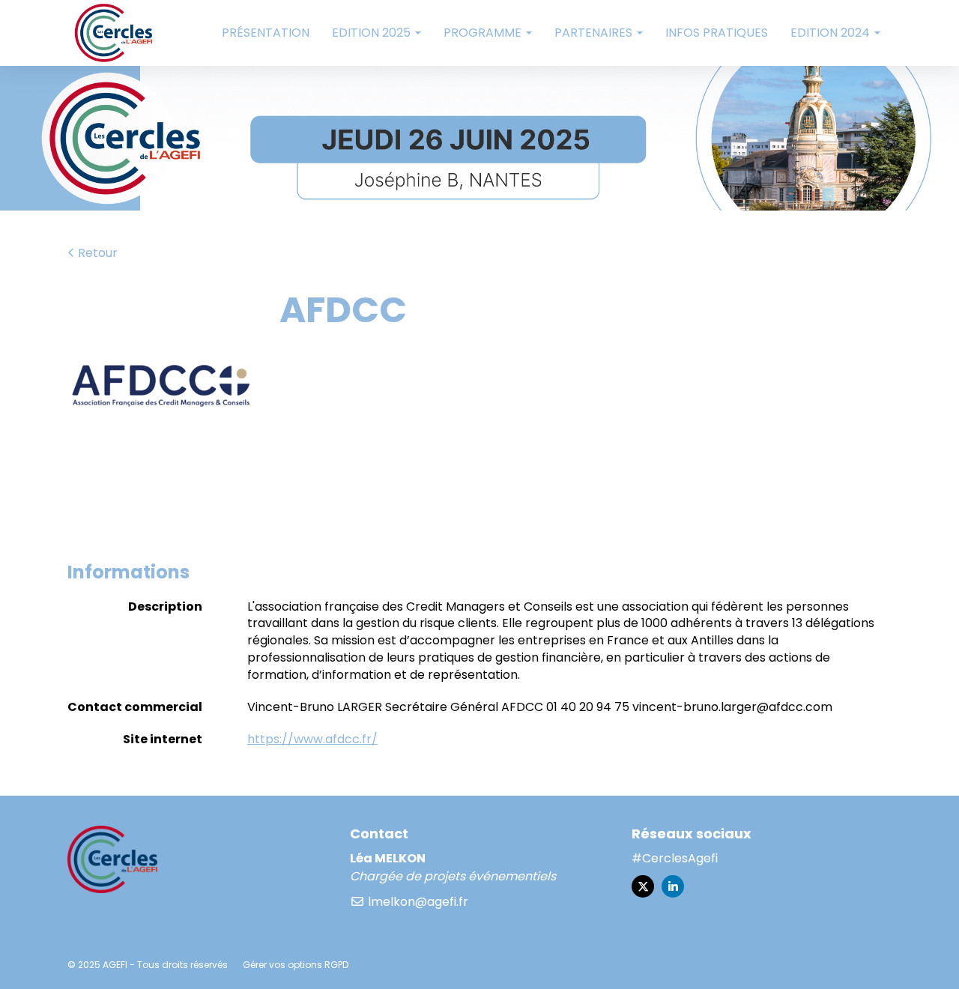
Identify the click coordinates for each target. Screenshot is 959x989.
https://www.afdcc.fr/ (312, 739)
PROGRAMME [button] (484, 32)
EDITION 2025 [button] (373, 32)
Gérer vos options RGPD (295, 964)
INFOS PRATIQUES (716, 32)
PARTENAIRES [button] (594, 32)
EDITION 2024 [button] (831, 32)
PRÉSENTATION (265, 32)
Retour (96, 252)
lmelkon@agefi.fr (416, 901)
